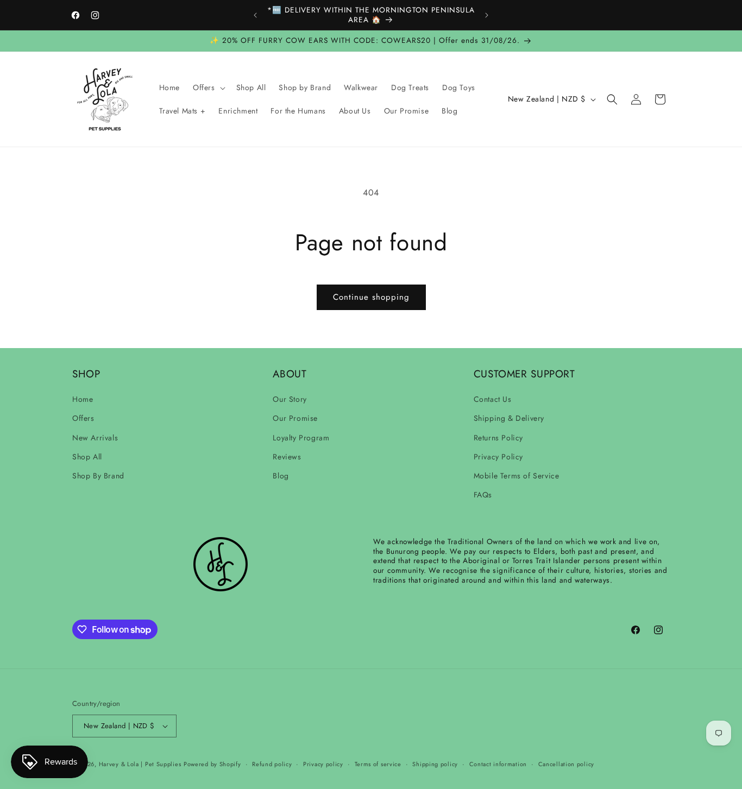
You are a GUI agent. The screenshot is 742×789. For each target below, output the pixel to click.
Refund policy (272, 764)
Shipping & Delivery (509, 418)
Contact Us (493, 399)
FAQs (483, 494)
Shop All (87, 456)
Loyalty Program (301, 437)
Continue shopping (371, 297)
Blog (280, 475)
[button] (208, 87)
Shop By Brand (98, 475)
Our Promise (295, 418)
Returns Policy (498, 437)
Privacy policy (323, 764)
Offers (83, 418)
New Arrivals (95, 437)
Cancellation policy (566, 764)
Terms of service (378, 764)
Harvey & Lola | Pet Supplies (140, 764)
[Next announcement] (487, 15)
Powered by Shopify (212, 764)
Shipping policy (435, 764)
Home (82, 399)
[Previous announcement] (255, 15)
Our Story (289, 399)
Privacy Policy (498, 456)
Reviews (287, 456)
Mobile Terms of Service (516, 475)
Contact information (498, 764)
